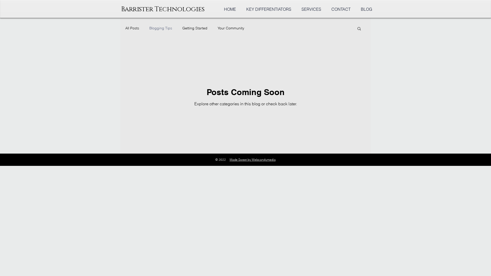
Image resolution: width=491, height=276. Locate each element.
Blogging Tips (160, 28)
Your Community (231, 28)
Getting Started (194, 28)
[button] (359, 29)
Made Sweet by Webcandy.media (253, 160)
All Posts (132, 28)
